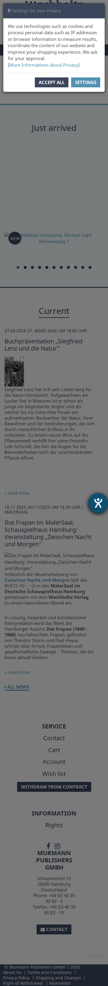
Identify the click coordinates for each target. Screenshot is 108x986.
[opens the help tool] (98, 503)
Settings (85, 82)
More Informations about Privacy (43, 65)
